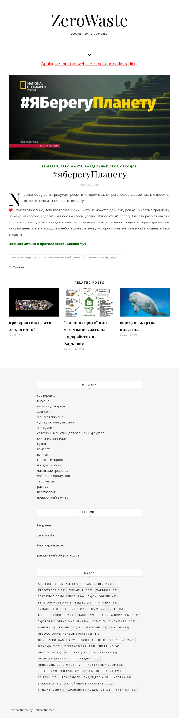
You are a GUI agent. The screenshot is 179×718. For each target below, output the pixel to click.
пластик (76, 652)
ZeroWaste (89, 20)
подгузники (104, 652)
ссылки (48, 677)
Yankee (18, 267)
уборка (122, 677)
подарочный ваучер (53, 497)
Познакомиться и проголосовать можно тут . (48, 243)
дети (117, 608)
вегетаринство (54, 602)
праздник (88, 658)
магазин (97, 627)
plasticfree (98, 583)
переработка (79, 646)
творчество (46, 481)
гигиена (43, 401)
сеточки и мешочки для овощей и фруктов (70, 433)
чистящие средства (52, 470)
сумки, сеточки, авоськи (55, 422)
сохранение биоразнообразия (91, 670)
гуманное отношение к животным (72, 608)
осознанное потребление (62, 257)
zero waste (71, 166)
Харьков (107, 590)
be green (50, 166)
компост (43, 449)
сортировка (46, 395)
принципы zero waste (60, 664)
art (44, 583)
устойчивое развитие (89, 683)
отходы (49, 646)
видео (84, 602)
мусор (120, 627)
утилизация (51, 689)
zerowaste (52, 590)
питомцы (50, 652)
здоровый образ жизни (63, 621)
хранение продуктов (53, 476)
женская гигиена (50, 417)
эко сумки (44, 427)
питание (110, 646)
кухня (41, 444)
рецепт (47, 670)
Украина (81, 590)
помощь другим (55, 658)
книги (46, 627)
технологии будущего (103, 257)
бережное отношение (61, 596)
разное (42, 486)
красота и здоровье (53, 459)
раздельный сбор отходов (111, 166)
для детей (45, 411)
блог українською (50, 545)
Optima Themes (43, 710)
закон (87, 615)
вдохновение (102, 596)
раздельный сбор (105, 664)
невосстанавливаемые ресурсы (69, 633)
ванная (42, 454)
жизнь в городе (56, 615)
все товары (46, 492)
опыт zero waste (57, 640)
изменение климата (114, 621)
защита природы (24, 257)
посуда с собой (49, 465)
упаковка (50, 683)
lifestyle (67, 583)
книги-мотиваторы (52, 438)
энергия (126, 689)
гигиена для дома (51, 406)
